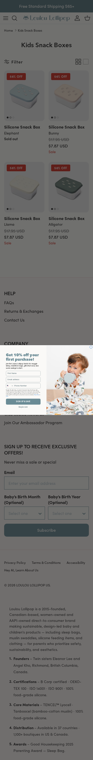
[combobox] (9, 385)
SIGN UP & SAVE (23, 401)
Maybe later (23, 407)
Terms (7, 395)
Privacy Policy (36, 394)
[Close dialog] (91, 347)
